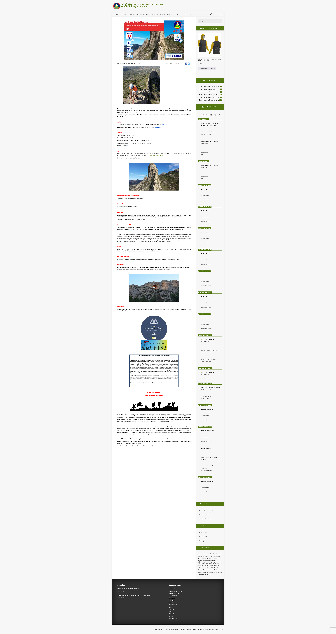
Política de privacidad (204, 629)
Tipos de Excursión (205, 519)
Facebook (186, 63)
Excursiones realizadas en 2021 (210, 100)
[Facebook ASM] (216, 14)
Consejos (202, 541)
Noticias (169, 14)
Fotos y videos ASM (158, 14)
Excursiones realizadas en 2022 (210, 97)
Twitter (189, 63)
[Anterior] (200, 114)
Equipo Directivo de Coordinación (210, 511)
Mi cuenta (188, 14)
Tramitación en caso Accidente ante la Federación (133, 595)
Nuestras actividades (143, 14)
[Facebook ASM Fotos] (221, 14)
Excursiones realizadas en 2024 (210, 92)
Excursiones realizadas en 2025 (210, 89)
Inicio (116, 14)
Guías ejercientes (204, 515)
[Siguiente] (219, 114)
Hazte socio (203, 533)
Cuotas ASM (203, 537)
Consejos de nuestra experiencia (128, 589)
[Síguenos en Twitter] (210, 14)
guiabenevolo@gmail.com (156, 155)
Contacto (178, 14)
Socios (131, 14)
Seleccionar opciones (207, 68)
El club (123, 14)
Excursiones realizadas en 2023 (210, 94)
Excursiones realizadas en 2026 (210, 86)
